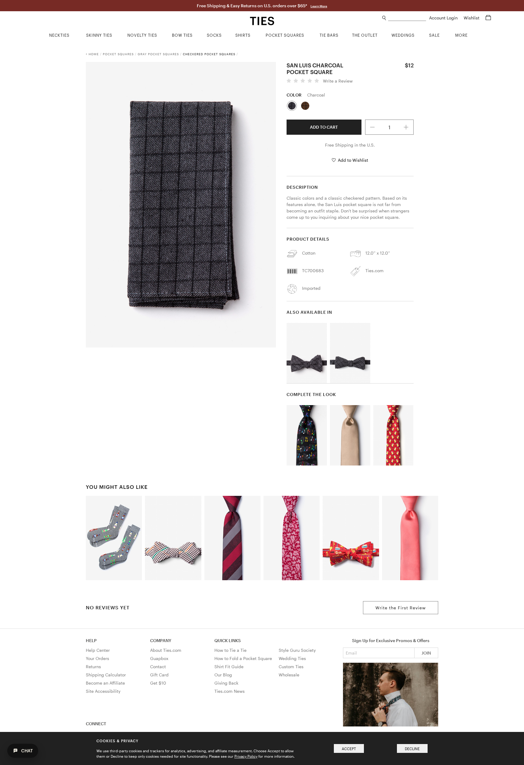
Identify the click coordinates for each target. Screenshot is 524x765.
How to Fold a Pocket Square (243, 658)
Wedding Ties (292, 658)
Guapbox (159, 658)
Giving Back (226, 682)
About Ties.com (165, 650)
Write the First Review (400, 607)
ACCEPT (349, 748)
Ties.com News (229, 691)
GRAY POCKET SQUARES (158, 54)
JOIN (426, 652)
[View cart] (488, 17)
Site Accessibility (103, 691)
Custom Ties (291, 666)
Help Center (98, 650)
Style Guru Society (297, 650)
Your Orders (97, 658)
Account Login (444, 17)
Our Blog (223, 674)
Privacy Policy (245, 756)
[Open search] (384, 18)
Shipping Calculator (106, 674)
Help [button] (91, 640)
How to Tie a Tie (230, 650)
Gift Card (159, 674)
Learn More (319, 6)
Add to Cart (324, 127)
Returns (93, 666)
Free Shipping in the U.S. (350, 144)
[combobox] (407, 18)
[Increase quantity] (406, 127)
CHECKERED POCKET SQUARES (209, 54)
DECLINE (412, 748)
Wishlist (472, 17)
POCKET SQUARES (118, 54)
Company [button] (160, 640)
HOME (94, 54)
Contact (158, 666)
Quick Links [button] (227, 640)
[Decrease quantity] (372, 127)
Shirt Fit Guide (229, 666)
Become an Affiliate (105, 682)
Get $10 (158, 682)
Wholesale (289, 674)
